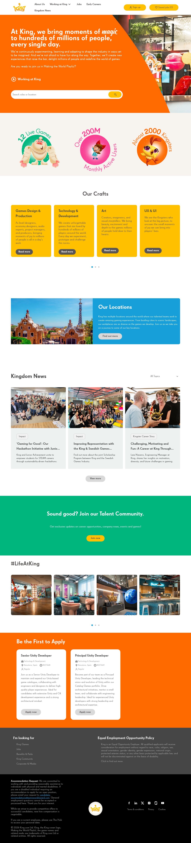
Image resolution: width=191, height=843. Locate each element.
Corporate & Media (26, 764)
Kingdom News (43, 10)
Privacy (151, 809)
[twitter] (142, 803)
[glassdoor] (156, 803)
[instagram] (149, 803)
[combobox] (59, 94)
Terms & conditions (135, 809)
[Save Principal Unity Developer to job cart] (113, 657)
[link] (38, 428)
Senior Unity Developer (36, 655)
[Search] (115, 94)
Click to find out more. (112, 761)
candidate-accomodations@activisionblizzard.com (30, 796)
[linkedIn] (135, 803)
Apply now (31, 712)
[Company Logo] (19, 7)
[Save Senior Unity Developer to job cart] (59, 657)
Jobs (79, 4)
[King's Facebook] (129, 803)
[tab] (92, 267)
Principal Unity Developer (91, 655)
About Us (40, 4)
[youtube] (162, 803)
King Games (22, 744)
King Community (24, 759)
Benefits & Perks (24, 754)
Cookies (162, 809)
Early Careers (94, 4)
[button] (135, 7)
